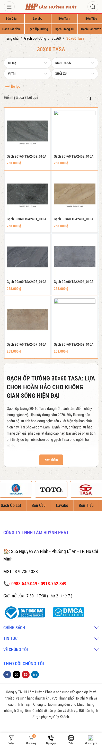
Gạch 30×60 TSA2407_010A (26, 344)
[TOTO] (51, 489)
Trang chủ (11, 38)
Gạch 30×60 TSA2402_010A (73, 156)
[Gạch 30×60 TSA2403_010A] (27, 131)
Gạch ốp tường (35, 38)
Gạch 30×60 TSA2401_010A (26, 219)
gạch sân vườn (91, 29)
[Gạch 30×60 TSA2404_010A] (74, 194)
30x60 (56, 38)
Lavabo (37, 18)
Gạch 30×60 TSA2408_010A (73, 344)
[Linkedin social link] (35, 674)
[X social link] (16, 674)
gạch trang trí (64, 29)
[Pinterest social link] (26, 674)
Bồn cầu (11, 18)
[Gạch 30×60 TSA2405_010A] (27, 257)
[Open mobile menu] (9, 7)
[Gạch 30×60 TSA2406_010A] (74, 257)
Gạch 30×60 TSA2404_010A (73, 219)
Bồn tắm (64, 18)
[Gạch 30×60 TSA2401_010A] (27, 194)
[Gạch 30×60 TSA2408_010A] (74, 319)
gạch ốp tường (38, 29)
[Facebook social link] (7, 674)
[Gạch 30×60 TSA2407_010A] (27, 319)
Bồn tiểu (91, 18)
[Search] (93, 7)
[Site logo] (51, 6)
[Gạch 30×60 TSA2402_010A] (74, 131)
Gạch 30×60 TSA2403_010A (26, 156)
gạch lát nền (11, 29)
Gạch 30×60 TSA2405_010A (26, 282)
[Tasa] (86, 489)
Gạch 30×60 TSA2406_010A (73, 282)
